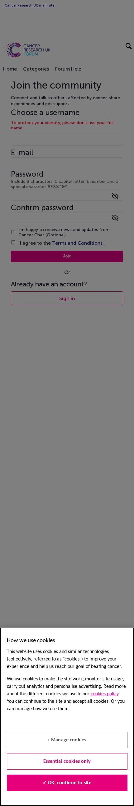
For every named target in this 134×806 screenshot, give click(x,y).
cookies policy (104, 694)
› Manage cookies (67, 740)
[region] (67, 716)
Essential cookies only (67, 761)
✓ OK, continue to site (67, 783)
